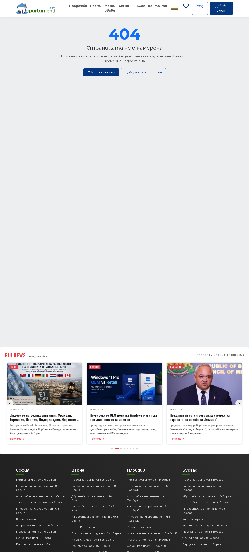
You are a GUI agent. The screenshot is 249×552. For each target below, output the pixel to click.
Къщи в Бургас (193, 519)
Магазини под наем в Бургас (202, 531)
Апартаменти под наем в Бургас (206, 525)
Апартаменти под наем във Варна (96, 533)
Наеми (95, 6)
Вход (200, 6)
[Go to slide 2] (117, 448)
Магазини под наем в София (36, 531)
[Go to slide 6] (130, 448)
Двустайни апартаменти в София (40, 496)
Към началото (103, 72)
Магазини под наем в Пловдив (148, 539)
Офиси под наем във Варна (90, 545)
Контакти (157, 6)
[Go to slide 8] (137, 448)
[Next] (239, 403)
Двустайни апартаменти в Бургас (207, 496)
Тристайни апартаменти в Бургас (207, 502)
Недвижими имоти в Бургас (202, 479)
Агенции (126, 6)
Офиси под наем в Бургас (200, 537)
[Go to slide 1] (112, 448)
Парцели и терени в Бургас (202, 544)
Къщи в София (26, 519)
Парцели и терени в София (35, 544)
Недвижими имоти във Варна (92, 479)
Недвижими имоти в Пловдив (148, 479)
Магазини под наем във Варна (92, 539)
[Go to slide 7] (133, 448)
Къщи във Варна (83, 526)
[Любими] (186, 8)
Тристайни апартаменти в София (40, 502)
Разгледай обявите (145, 72)
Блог (141, 6)
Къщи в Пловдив (139, 526)
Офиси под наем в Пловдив (146, 545)
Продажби (78, 6)
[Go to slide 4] (124, 448)
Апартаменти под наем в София (39, 525)
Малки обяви (109, 8)
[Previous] (10, 403)
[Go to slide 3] (121, 448)
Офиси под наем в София (34, 537)
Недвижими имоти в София (36, 479)
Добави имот (221, 8)
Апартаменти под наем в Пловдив (152, 533)
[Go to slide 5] (127, 448)
